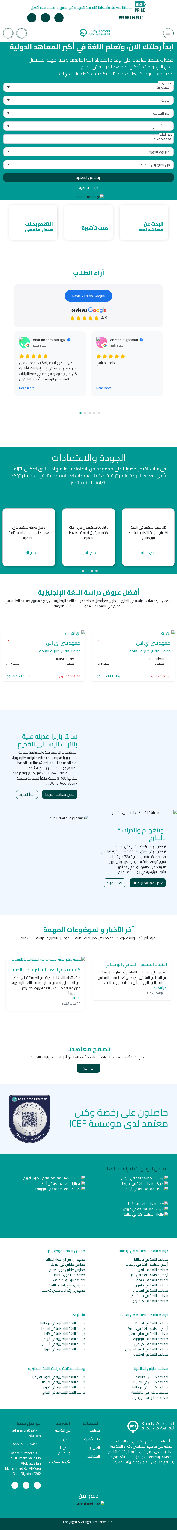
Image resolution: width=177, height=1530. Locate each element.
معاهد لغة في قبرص (138, 1209)
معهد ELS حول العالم (69, 1274)
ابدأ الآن (88, 1068)
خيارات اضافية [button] (88, 188)
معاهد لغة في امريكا (138, 1183)
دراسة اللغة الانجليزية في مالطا (63, 1382)
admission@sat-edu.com (26, 1433)
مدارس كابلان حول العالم (67, 1269)
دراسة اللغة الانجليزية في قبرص (63, 1387)
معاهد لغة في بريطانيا (136, 1178)
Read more (27, 388)
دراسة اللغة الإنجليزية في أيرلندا (64, 1338)
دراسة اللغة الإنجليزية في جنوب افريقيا (58, 1377)
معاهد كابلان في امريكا (150, 1382)
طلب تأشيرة (92, 1439)
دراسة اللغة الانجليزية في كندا (64, 1333)
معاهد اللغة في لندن (153, 1269)
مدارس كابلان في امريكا (67, 1264)
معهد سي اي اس (153, 643)
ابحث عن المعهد (88, 177)
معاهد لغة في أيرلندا (140, 1188)
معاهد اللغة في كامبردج (150, 1300)
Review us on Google (88, 295)
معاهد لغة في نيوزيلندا (52, 1188)
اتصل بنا (64, 1439)
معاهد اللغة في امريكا (151, 1323)
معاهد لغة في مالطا (138, 1214)
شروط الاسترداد (59, 1461)
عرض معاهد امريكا (59, 794)
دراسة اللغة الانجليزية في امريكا (63, 1328)
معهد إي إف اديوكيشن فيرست (63, 1290)
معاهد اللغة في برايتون (151, 1285)
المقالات (93, 1456)
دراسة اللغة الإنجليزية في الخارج (63, 1392)
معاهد (94, 1430)
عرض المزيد (29, 552)
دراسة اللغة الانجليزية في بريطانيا (62, 1323)
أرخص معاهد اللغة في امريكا (147, 1328)
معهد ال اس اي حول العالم (65, 1259)
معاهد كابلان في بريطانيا (150, 1387)
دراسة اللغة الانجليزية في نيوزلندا (63, 1349)
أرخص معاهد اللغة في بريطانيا (147, 1264)
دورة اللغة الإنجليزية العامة (150, 650)
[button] (80, 413)
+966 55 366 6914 (130, 17)
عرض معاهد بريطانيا (148, 882)
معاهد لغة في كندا (142, 1203)
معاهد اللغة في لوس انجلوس (146, 1349)
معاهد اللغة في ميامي (151, 1344)
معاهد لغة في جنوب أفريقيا (41, 1178)
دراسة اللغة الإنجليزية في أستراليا (63, 1344)
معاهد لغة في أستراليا (54, 1183)
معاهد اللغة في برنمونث (150, 1280)
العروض (94, 1447)
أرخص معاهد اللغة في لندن (148, 1274)
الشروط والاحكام (64, 1450)
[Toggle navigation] (168, 33)
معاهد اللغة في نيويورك (150, 1338)
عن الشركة (62, 1430)
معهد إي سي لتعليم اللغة (67, 1285)
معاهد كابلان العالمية (152, 1377)
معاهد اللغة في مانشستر (149, 1295)
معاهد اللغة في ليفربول (150, 1290)
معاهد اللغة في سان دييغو (148, 1333)
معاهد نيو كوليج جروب (69, 1280)
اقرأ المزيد (27, 794)
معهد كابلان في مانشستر (149, 1392)
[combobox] (88, 139)
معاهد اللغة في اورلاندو (150, 1354)
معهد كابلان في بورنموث (150, 1397)
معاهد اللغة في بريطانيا (151, 1259)
